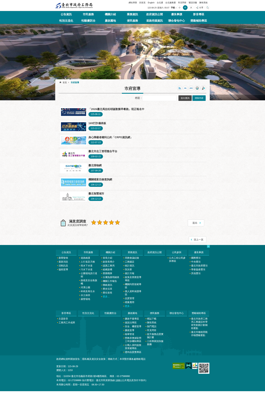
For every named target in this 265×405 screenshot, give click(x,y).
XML (185, 88)
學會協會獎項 (198, 270)
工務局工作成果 (67, 323)
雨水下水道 (86, 266)
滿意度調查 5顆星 (117, 223)
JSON (191, 88)
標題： (138, 98)
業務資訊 (132, 14)
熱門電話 (151, 327)
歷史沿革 (107, 289)
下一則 (212, 98)
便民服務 (132, 20)
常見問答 (182, 2)
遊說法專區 (131, 323)
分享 (201, 7)
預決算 (128, 270)
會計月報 (129, 274)
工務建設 (129, 262)
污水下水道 (86, 270)
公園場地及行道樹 (89, 276)
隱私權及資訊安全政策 (94, 359)
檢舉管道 (129, 335)
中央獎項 (196, 262)
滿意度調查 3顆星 (105, 223)
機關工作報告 (110, 282)
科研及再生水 (88, 292)
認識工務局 (109, 266)
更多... (106, 297)
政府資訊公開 (154, 14)
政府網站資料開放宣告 (68, 359)
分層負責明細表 (111, 278)
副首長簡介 (109, 262)
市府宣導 (75, 83)
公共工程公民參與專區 (177, 260)
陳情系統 (203, 2)
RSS (179, 88)
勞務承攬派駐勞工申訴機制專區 (133, 340)
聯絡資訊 (107, 285)
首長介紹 (107, 258)
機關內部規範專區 (133, 286)
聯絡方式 (112, 359)
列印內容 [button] (197, 89)
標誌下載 (151, 319)
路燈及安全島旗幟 (89, 283)
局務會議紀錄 (132, 258)
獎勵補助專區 (198, 20)
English (151, 2)
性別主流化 (66, 20)
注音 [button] (203, 89)
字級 (173, 7)
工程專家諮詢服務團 (155, 343)
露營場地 (85, 299)
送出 (93, 229)
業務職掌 (107, 274)
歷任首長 (107, 293)
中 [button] (185, 7)
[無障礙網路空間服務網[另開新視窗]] (179, 366)
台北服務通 (170, 2)
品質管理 (129, 299)
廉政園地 (110, 20)
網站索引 (207, 7)
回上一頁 (198, 240)
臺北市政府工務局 (74, 5)
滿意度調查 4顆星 (111, 223)
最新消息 (63, 262)
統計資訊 (129, 266)
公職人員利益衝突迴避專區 (133, 347)
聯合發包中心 (176, 20)
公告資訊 (66, 14)
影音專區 (198, 14)
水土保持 (85, 296)
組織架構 (107, 270)
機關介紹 (110, 14)
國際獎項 (196, 258)
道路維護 (85, 258)
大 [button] (191, 7)
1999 (118, 381)
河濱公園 (85, 288)
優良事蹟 (176, 14)
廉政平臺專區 (132, 319)
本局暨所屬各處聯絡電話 (132, 359)
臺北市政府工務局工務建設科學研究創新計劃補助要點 (199, 324)
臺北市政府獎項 (199, 266)
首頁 (65, 83)
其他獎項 (196, 274)
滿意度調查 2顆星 (99, 223)
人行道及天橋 (88, 262)
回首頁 (142, 2)
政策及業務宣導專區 (133, 279)
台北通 (160, 2)
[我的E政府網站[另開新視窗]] (188, 366)
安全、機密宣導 (133, 327)
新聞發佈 (63, 258)
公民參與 (176, 253)
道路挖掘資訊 (154, 20)
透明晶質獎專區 (133, 353)
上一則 (63, 98)
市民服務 (88, 14)
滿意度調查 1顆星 (93, 223)
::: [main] (57, 82)
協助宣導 (63, 270)
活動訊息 (63, 266)
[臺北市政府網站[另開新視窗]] (195, 366)
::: (58, 3)
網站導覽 (133, 2)
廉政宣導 (129, 331)
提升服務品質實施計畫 (155, 336)
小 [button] (179, 7)
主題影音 (63, 319)
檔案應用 (129, 303)
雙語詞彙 (193, 2)
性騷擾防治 (88, 20)
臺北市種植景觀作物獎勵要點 (199, 334)
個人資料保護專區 (133, 294)
